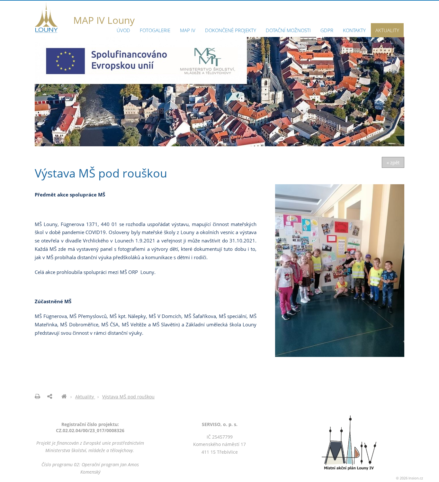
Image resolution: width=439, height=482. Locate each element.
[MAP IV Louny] (64, 397)
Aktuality (387, 30)
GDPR (326, 30)
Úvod (123, 30)
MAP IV (187, 30)
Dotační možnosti (288, 30)
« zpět (393, 162)
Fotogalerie (155, 30)
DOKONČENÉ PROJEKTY (230, 30)
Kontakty (354, 30)
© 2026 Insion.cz (409, 478)
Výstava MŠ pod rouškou (128, 397)
